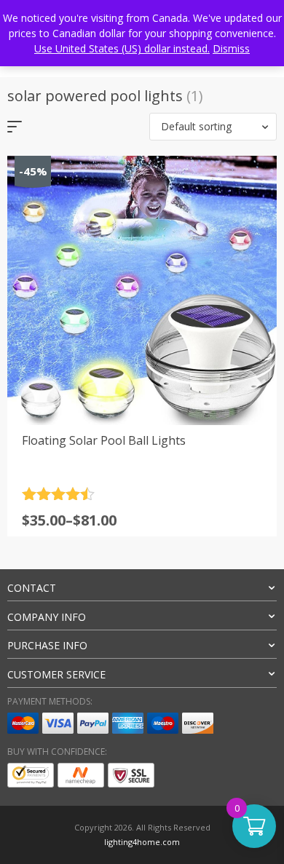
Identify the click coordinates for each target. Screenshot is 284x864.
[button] (213, 126)
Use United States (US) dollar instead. (122, 48)
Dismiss (231, 48)
